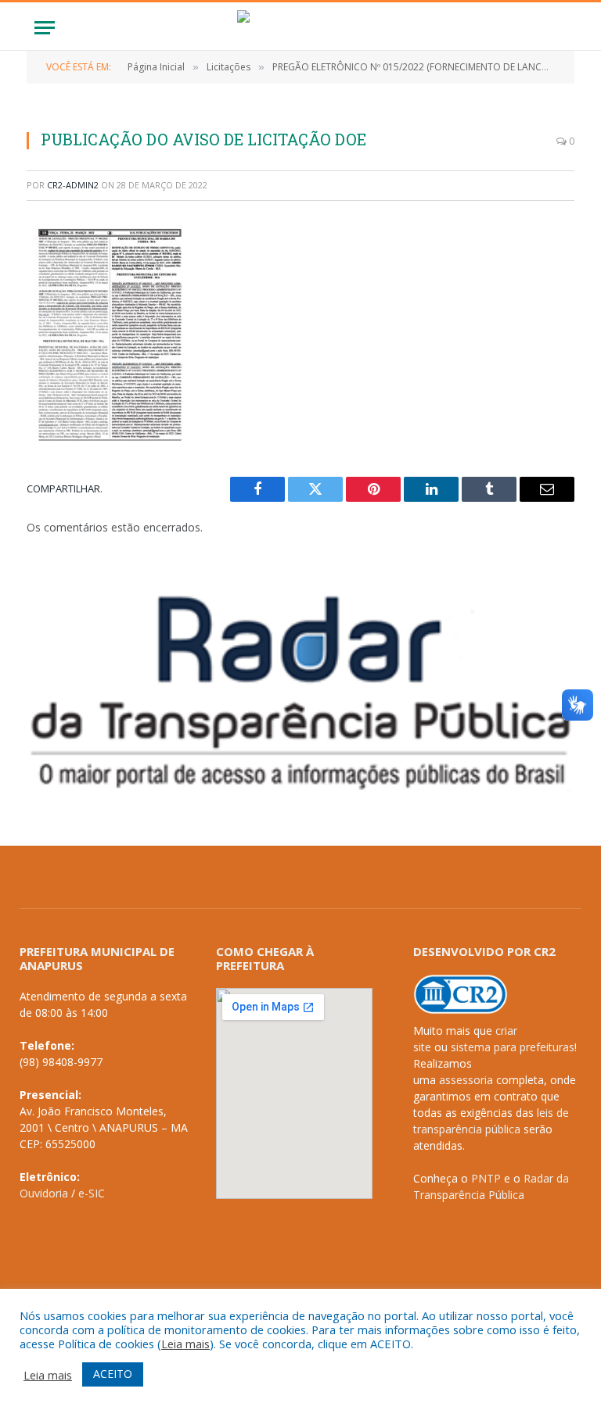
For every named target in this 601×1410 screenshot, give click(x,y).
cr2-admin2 (73, 185)
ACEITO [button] (112, 1373)
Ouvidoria (44, 1193)
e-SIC (91, 1193)
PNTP (486, 1178)
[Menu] (44, 27)
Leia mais (185, 1344)
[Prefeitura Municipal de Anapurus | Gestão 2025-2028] (300, 27)
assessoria (466, 1079)
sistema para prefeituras (512, 1047)
